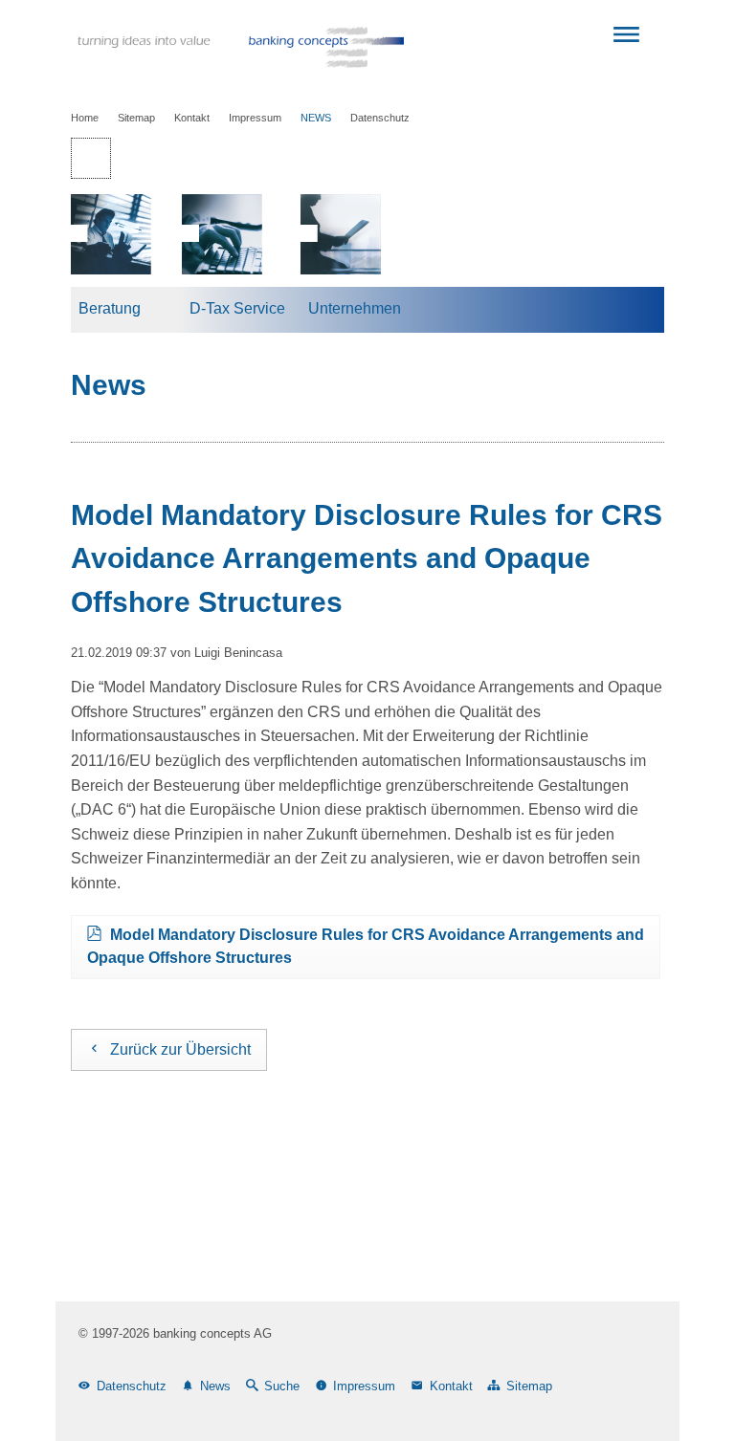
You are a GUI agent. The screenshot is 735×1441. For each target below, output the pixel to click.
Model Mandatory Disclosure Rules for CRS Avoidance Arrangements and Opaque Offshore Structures (365, 947)
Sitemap (136, 117)
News (316, 117)
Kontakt (192, 117)
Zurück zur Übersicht (180, 1049)
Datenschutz (380, 117)
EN (142, 158)
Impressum (255, 117)
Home (85, 117)
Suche (282, 1386)
